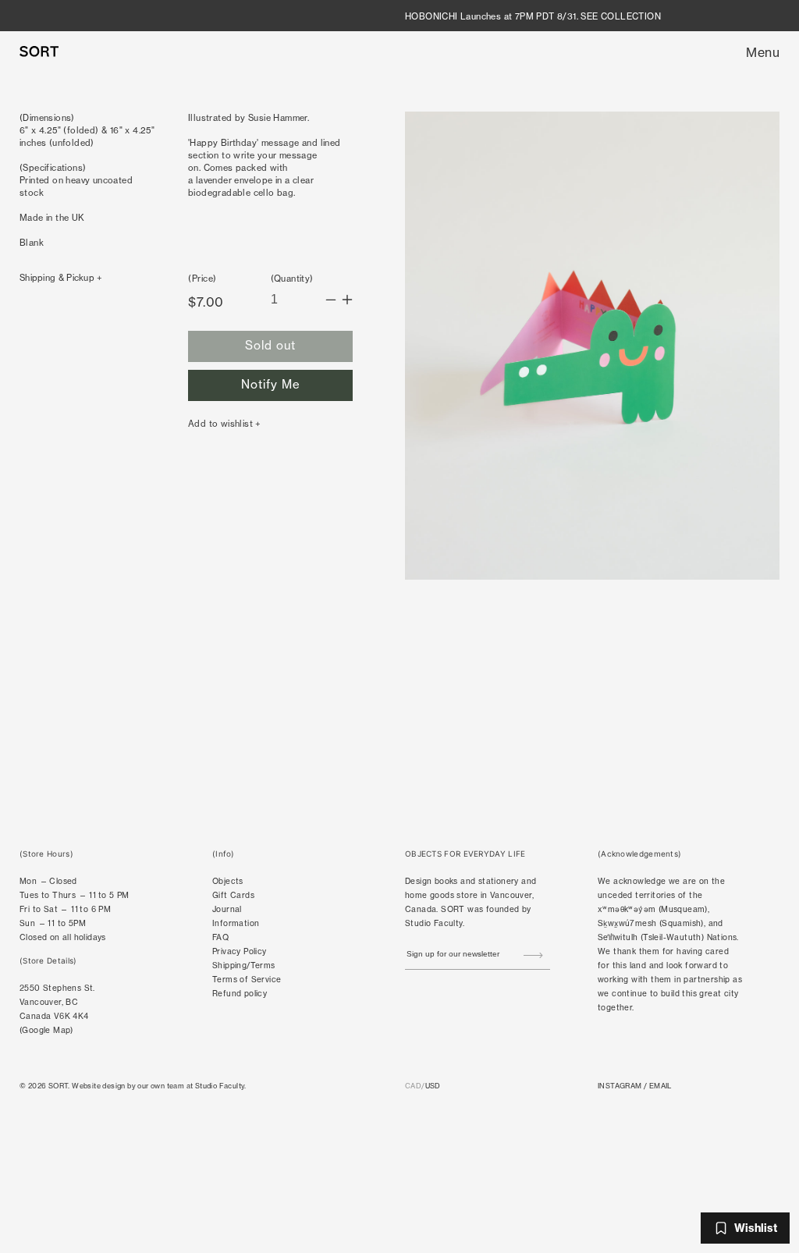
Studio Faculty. (221, 1085)
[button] (762, 52)
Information (235, 923)
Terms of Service (246, 979)
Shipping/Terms (243, 965)
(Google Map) (46, 1030)
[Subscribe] (533, 956)
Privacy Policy (239, 951)
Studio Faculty (434, 923)
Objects (227, 881)
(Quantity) (292, 278)
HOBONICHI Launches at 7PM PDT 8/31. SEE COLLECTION (533, 16)
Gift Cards (233, 895)
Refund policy (239, 994)
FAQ (220, 937)
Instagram (620, 1085)
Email (660, 1085)
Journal (227, 909)
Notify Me (270, 384)
